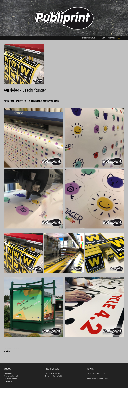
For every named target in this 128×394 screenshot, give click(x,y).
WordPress (30, 391)
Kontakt (101, 38)
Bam (38, 391)
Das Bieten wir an (88, 38)
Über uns (111, 38)
